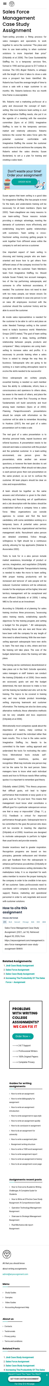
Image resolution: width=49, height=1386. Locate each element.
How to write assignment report (24, 1154)
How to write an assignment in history (26, 1159)
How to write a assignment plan (24, 1139)
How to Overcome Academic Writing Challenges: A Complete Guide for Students (25, 1190)
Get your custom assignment (24, 1379)
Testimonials (10, 1331)
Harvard (17, 922)
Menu (6, 3)
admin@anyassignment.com (15, 1274)
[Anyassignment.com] (27, 4)
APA (4, 922)
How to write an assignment (22, 1094)
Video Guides (10, 1302)
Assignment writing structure (23, 1144)
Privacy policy (10, 1336)
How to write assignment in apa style (26, 1116)
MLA (10, 922)
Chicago (26, 922)
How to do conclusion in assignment (26, 1126)
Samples (9, 1297)
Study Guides (10, 1293)
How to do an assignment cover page (26, 1164)
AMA (44, 922)
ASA (32, 922)
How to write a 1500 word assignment (26, 1149)
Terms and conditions (13, 1341)
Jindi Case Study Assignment (20, 965)
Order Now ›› (23, 1036)
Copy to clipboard (12, 938)
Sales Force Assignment (17, 970)
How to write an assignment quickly (25, 1121)
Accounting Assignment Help (17, 1307)
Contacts (8, 1326)
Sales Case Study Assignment (20, 974)
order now (24, 181)
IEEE (38, 922)
